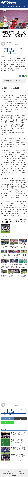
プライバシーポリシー (11, 471)
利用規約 (20, 471)
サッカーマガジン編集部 (12, 44)
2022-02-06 (8, 42)
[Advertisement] (14, 340)
